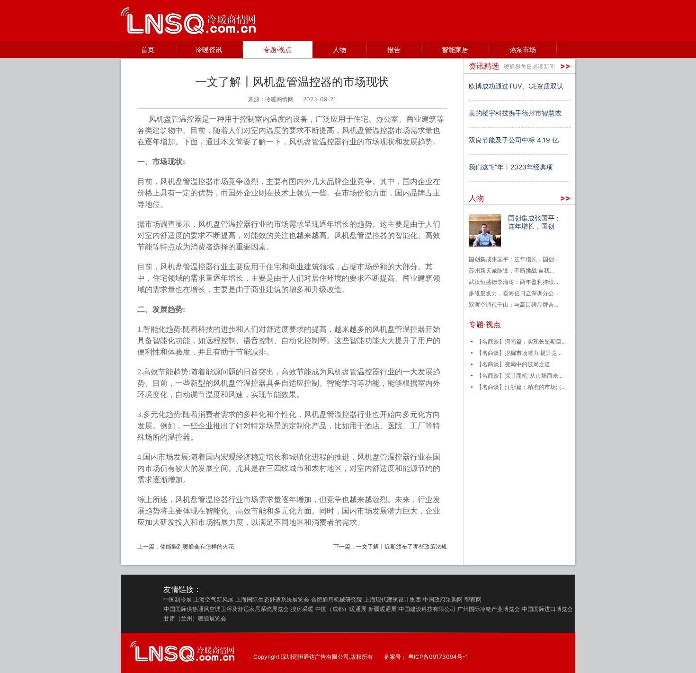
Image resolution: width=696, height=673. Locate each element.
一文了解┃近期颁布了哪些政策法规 (401, 546)
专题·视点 (277, 49)
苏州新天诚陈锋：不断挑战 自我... (511, 270)
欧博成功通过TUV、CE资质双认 (516, 86)
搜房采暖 (302, 609)
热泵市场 (522, 49)
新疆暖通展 (382, 609)
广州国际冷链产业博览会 (488, 609)
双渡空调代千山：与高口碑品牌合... (513, 304)
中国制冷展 (177, 599)
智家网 (473, 599)
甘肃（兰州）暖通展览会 (195, 618)
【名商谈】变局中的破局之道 (513, 364)
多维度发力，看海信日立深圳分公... (513, 293)
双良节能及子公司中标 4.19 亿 (514, 140)
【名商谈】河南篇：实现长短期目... (521, 341)
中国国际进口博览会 (547, 609)
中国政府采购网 (443, 599)
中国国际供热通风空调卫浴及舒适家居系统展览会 (226, 609)
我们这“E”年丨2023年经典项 (511, 167)
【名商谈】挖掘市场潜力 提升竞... (519, 352)
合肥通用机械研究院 (336, 599)
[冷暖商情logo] (188, 20)
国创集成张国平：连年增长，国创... (513, 259)
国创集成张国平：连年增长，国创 (534, 222)
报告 (394, 49)
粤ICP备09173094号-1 (438, 657)
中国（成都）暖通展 (340, 609)
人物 (339, 49)
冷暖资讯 (209, 49)
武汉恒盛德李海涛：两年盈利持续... (513, 281)
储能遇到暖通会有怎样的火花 (197, 546)
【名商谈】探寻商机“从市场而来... (519, 375)
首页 (147, 49)
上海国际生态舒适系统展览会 (272, 599)
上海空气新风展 (213, 599)
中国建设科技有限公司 (427, 609)
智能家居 (455, 49)
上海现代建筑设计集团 (392, 599)
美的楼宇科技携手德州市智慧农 (515, 113)
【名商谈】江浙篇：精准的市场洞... (521, 386)
